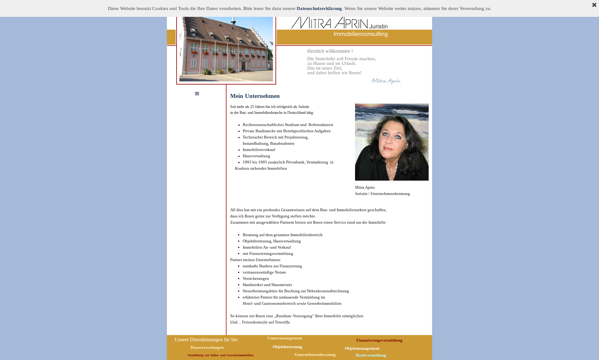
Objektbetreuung (287, 346)
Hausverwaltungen (207, 347)
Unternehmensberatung (315, 354)
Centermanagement (284, 338)
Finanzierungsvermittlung (379, 340)
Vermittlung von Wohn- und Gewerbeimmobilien (220, 355)
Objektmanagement (362, 348)
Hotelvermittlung (371, 355)
